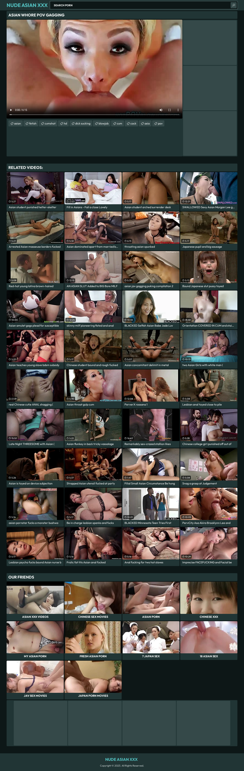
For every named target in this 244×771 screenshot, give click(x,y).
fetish (32, 123)
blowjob (104, 123)
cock (133, 123)
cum (119, 123)
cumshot (50, 123)
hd (65, 123)
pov (160, 123)
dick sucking (82, 123)
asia (147, 123)
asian (17, 123)
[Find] (234, 5)
